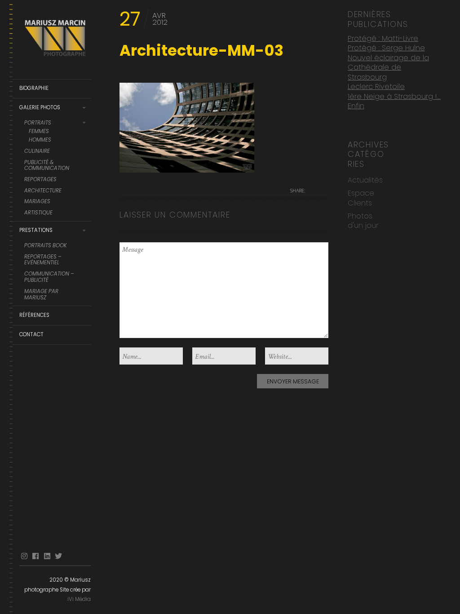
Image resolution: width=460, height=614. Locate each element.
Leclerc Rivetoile (376, 86)
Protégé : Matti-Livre (383, 38)
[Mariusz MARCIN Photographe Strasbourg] (55, 39)
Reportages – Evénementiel (43, 260)
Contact (31, 334)
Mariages (37, 202)
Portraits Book (45, 246)
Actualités (365, 180)
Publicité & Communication (46, 166)
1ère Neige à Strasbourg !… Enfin (394, 101)
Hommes (40, 140)
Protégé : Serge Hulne (386, 48)
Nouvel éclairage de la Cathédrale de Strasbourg (388, 67)
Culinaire (37, 151)
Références (34, 315)
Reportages (40, 180)
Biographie (34, 88)
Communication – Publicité (49, 277)
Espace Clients (361, 198)
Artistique (38, 213)
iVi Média (79, 599)
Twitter (58, 556)
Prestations (36, 230)
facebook (35, 556)
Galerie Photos (39, 107)
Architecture (43, 191)
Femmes (39, 132)
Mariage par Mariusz (41, 295)
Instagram (24, 556)
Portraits (37, 123)
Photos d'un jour (363, 221)
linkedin (47, 556)
